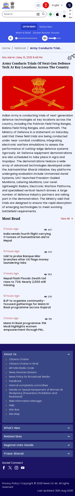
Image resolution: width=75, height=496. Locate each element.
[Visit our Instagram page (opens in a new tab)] (16, 467)
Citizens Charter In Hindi (23, 363)
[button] (38, 14)
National (20, 48)
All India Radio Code (21, 368)
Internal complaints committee (28, 385)
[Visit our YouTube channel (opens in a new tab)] (22, 467)
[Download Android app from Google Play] (50, 14)
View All (65, 218)
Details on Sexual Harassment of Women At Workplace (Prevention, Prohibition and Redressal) (36, 393)
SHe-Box (14, 409)
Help (11, 405)
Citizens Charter (19, 359)
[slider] (26, 38)
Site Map (14, 414)
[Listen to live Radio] (46, 5)
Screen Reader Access (46, 32)
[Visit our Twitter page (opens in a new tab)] (10, 467)
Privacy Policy (10, 483)
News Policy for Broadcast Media (29, 376)
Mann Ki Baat (23, 32)
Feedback (15, 381)
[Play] (10, 38)
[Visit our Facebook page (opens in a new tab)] (4, 467)
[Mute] (45, 38)
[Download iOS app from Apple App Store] (57, 14)
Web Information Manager (25, 401)
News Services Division (23, 372)
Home (6, 48)
